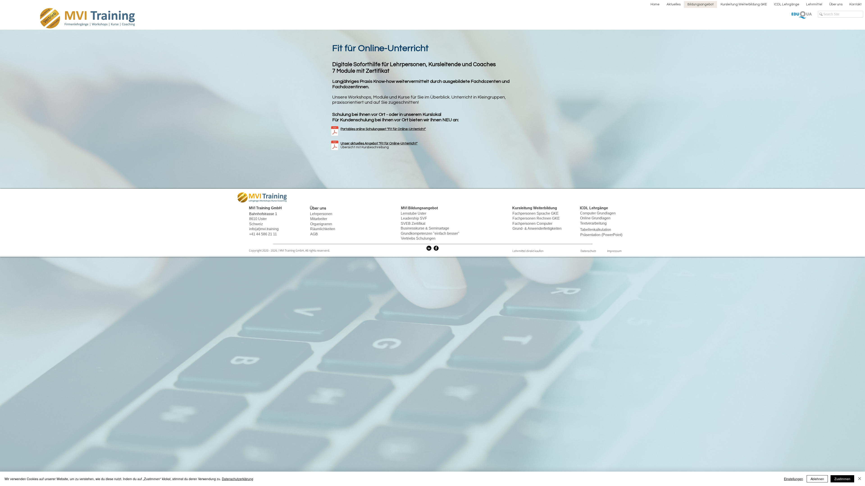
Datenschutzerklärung (237, 479)
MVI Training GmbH (292, 250)
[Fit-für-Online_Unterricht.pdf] (334, 131)
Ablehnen (817, 479)
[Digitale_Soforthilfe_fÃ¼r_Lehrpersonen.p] (334, 145)
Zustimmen (842, 479)
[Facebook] (436, 248)
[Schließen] (859, 478)
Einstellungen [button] (793, 479)
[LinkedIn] (428, 248)
